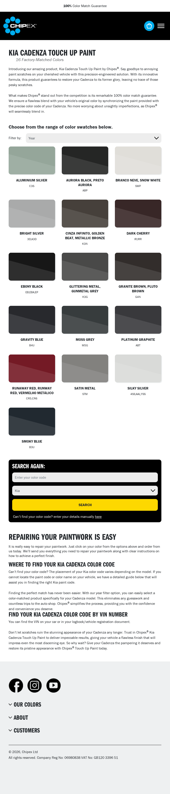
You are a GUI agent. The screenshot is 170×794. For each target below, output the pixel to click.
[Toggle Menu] (160, 26)
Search (85, 505)
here (98, 516)
